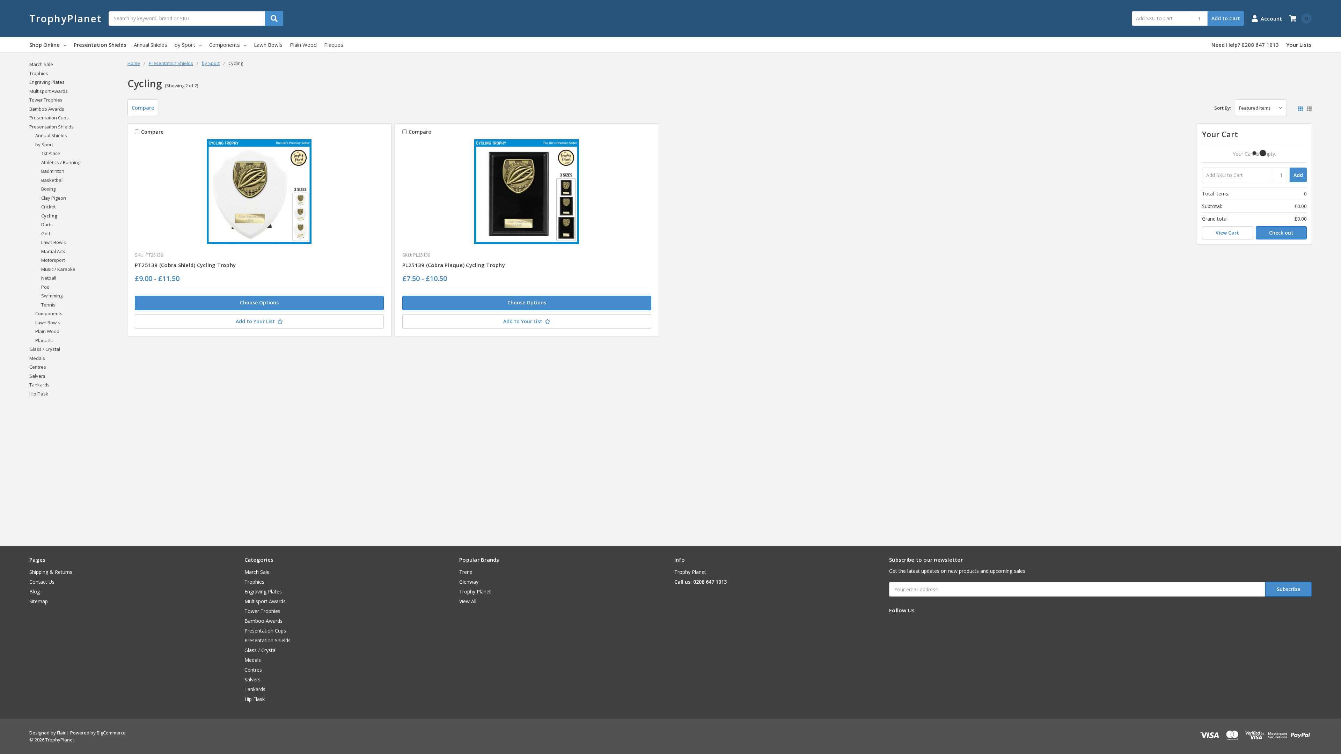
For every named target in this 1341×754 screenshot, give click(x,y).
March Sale (41, 64)
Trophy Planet (475, 591)
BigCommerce (111, 733)
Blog (34, 591)
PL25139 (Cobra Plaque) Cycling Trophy (453, 264)
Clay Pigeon (53, 198)
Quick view (259, 193)
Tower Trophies (46, 100)
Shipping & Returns (50, 572)
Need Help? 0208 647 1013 (1245, 44)
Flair (61, 733)
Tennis (48, 305)
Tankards (39, 385)
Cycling (49, 216)
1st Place (50, 153)
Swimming (52, 296)
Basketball (52, 180)
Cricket (48, 207)
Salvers (37, 376)
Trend (465, 572)
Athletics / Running (60, 162)
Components (224, 44)
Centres (37, 367)
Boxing (48, 189)
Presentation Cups (49, 117)
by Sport (185, 44)
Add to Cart (1225, 18)
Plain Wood (303, 44)
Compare (143, 107)
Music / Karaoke (58, 269)
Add (1298, 175)
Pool (46, 287)
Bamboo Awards (46, 109)
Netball (48, 278)
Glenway (468, 581)
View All (467, 601)
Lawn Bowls (268, 44)
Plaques (333, 44)
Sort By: (1222, 108)
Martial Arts (53, 251)
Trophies (38, 73)
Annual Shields (150, 44)
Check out (1281, 232)
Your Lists (1299, 44)
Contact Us (41, 581)
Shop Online (44, 44)
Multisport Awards (48, 91)
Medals (37, 358)
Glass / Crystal (44, 349)
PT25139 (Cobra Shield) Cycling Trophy (185, 264)
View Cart (1227, 232)
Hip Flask (38, 394)
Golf (45, 233)
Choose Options (259, 302)
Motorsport (53, 260)
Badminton (52, 171)
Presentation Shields (100, 44)
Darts (47, 224)
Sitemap (38, 601)
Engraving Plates (47, 82)
